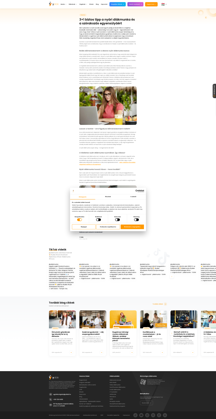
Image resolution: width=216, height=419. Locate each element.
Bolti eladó (113, 382)
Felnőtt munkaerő (134, 4)
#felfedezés (53, 287)
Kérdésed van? (214, 89)
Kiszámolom (145, 403)
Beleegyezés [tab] (82, 197)
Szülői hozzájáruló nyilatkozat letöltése (91, 406)
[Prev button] (44, 276)
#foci (142, 272)
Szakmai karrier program (117, 406)
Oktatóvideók (83, 399)
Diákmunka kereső (115, 380)
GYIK (80, 389)
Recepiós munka (115, 401)
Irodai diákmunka (115, 389)
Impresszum (126, 415)
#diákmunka (205, 276)
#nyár (70, 285)
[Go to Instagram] (147, 415)
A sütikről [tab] (133, 196)
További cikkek (158, 304)
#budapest (144, 270)
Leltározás (113, 394)
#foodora (60, 287)
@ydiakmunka (53, 264)
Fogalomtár (83, 387)
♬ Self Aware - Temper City (58, 289)
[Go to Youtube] (141, 415)
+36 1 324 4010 (58, 399)
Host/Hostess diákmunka (117, 387)
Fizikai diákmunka (115, 385)
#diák (95, 274)
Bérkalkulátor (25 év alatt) (87, 385)
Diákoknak (72, 4)
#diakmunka (185, 268)
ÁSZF (102, 415)
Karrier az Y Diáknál (85, 404)
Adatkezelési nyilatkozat (90, 415)
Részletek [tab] (108, 196)
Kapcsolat (104, 4)
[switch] (98, 219)
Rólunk (91, 4)
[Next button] (172, 276)
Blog (97, 4)
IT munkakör (113, 392)
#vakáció (113, 276)
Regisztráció (150, 4)
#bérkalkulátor (206, 278)
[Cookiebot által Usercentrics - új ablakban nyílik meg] (136, 191)
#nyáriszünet (83, 276)
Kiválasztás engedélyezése (108, 227)
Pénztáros (113, 397)
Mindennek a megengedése (132, 227)
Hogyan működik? (84, 382)
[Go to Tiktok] (135, 415)
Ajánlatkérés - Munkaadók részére (90, 401)
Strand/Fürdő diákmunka (117, 404)
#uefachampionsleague (156, 270)
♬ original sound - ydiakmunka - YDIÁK (92, 278)
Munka (63, 4)
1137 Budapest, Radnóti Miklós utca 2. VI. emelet (63, 405)
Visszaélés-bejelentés (113, 415)
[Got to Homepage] (54, 4)
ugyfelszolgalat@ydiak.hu (62, 394)
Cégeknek (82, 4)
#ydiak (65, 285)
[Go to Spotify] (153, 415)
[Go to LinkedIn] (165, 415)
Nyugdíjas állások (116, 4)
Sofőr (111, 399)
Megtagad (84, 227)
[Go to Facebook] (159, 415)
